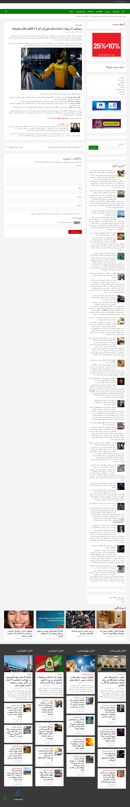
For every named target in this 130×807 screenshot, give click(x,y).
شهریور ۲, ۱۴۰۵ (26, 688)
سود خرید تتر (120, 599)
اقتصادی (90, 11)
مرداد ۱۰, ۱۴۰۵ (89, 636)
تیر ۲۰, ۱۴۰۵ (80, 731)
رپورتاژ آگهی (120, 84)
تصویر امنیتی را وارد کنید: (64, 222)
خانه (123, 11)
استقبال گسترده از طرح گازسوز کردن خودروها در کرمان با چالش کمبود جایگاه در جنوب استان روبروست (103, 297)
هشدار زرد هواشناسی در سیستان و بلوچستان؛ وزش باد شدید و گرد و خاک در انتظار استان (76, 723)
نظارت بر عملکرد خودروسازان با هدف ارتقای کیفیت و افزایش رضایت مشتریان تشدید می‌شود (102, 275)
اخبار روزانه (115, 11)
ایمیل (79, 197)
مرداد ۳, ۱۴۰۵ (18, 782)
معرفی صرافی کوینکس (16, 147)
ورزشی (107, 11)
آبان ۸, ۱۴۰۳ (78, 32)
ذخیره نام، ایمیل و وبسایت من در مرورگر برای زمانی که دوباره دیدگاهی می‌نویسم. (55, 213)
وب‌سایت (79, 205)
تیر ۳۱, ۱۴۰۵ (89, 682)
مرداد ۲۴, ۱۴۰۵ (120, 636)
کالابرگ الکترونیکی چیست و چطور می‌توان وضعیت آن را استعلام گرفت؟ (50, 633)
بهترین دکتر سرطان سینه (116, 597)
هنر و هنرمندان (80, 11)
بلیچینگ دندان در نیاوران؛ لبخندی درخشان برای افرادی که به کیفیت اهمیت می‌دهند (19, 633)
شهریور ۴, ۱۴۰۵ (119, 688)
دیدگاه (79, 165)
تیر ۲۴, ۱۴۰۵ (80, 709)
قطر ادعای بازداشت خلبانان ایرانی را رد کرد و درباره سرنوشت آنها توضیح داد (45, 755)
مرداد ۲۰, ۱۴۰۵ (111, 721)
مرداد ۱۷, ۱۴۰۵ (48, 781)
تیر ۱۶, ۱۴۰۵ (59, 638)
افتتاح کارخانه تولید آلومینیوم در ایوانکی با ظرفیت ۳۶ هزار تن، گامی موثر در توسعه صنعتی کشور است (103, 212)
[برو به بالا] (5, 798)
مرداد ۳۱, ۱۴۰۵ (57, 685)
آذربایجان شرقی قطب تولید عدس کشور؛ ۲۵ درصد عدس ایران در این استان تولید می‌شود (14, 753)
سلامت (71, 11)
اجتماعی (121, 77)
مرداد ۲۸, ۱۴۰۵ (48, 716)
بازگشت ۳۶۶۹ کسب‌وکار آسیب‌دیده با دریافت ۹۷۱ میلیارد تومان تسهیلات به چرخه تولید (14, 774)
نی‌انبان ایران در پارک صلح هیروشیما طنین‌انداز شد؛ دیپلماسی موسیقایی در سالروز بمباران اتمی (104, 402)
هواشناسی (99, 11)
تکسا (123, 601)
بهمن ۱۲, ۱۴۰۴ (80, 772)
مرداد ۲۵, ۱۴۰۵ (48, 740)
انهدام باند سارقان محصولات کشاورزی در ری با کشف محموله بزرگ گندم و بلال (49, 680)
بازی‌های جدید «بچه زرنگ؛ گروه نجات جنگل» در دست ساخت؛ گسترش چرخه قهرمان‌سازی (107, 777)
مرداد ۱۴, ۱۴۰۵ (111, 743)
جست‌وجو (121, 144)
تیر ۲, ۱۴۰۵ (29, 638)
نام (80, 188)
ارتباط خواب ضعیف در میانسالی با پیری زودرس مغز (64, 147)
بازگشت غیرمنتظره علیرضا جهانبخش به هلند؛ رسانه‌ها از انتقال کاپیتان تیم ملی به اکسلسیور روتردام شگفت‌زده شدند (102, 380)
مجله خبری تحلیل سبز (61, 118)
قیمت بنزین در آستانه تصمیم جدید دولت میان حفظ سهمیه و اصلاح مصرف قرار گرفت (14, 711)
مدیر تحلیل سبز (69, 32)
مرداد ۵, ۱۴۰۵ (111, 784)
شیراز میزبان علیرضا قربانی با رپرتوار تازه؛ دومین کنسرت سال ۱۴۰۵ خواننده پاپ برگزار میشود (103, 485)
